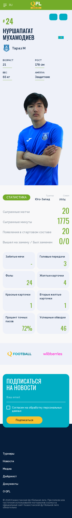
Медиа (7, 468)
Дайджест (10, 476)
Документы (10, 483)
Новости (8, 461)
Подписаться (24, 420)
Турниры (8, 453)
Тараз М (18, 48)
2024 (62, 199)
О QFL (6, 491)
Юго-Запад (42, 199)
